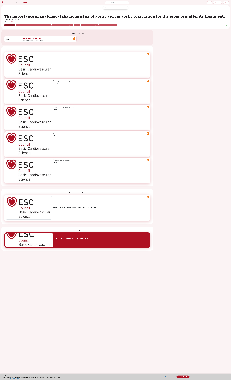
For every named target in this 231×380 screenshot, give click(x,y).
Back (7, 12)
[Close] (229, 376)
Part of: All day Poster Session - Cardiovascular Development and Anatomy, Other (33, 25)
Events (125, 8)
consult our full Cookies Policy (14, 378)
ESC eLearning (19, 2)
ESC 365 (25, 2)
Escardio (13, 2)
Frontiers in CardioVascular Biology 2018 (71, 238)
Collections (118, 8)
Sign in (226, 2)
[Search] (127, 3)
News (209, 2)
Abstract (56, 82)
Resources (110, 8)
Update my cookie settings (170, 376)
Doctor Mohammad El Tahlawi (32, 38)
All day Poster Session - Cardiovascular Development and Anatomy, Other (74, 207)
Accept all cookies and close (183, 376)
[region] (115, 377)
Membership (217, 2)
